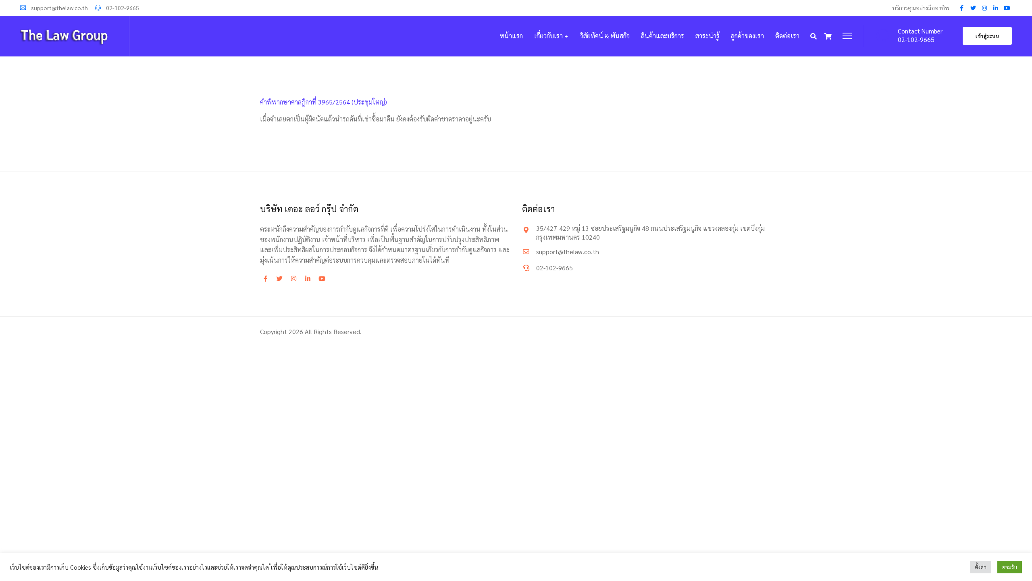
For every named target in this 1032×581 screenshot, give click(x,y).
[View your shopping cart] (828, 36)
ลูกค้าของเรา (747, 35)
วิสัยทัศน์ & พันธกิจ (605, 35)
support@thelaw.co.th (59, 7)
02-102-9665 (122, 7)
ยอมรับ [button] (1009, 567)
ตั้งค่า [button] (980, 567)
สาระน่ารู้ (707, 35)
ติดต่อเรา (787, 35)
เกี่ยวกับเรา (548, 35)
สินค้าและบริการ (662, 35)
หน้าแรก (511, 35)
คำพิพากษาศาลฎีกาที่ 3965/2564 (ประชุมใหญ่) (323, 102)
